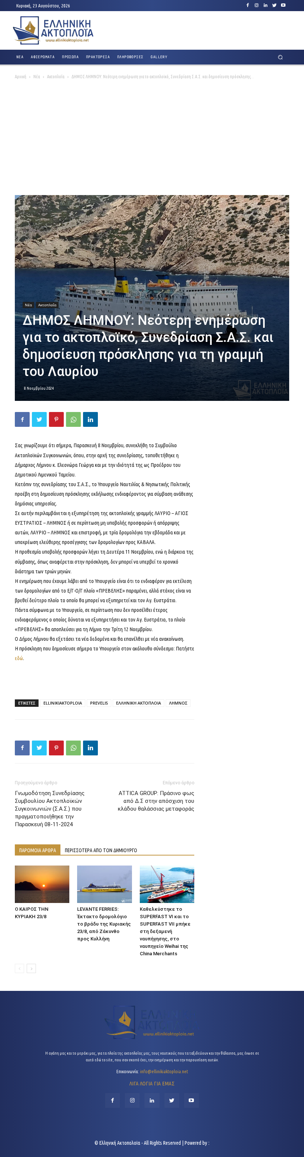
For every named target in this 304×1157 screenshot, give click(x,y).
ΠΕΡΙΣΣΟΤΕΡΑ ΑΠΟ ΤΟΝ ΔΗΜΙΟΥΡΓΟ (101, 850)
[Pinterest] (56, 419)
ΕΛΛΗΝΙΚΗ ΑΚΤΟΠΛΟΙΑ (138, 703)
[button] (280, 57)
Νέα (36, 76)
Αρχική (20, 76)
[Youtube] (283, 5)
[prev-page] (19, 968)
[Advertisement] (152, 139)
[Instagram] (256, 5)
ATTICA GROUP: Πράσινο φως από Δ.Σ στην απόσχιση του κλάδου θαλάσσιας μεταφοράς (156, 801)
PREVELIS (99, 703)
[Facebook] (247, 5)
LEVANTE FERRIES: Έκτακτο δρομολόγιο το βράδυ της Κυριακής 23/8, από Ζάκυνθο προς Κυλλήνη (104, 924)
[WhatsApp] (73, 419)
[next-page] (31, 968)
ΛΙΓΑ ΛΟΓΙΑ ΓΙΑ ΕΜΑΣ (152, 1083)
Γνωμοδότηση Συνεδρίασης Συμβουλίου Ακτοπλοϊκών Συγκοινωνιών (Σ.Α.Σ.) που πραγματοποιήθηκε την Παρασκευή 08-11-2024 (50, 809)
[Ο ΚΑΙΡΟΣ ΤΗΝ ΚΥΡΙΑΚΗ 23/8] (42, 884)
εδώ (19, 658)
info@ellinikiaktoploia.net (164, 1071)
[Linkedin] (265, 5)
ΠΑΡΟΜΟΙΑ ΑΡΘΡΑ (37, 850)
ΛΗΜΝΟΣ (178, 703)
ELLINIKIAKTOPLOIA (62, 703)
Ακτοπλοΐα (56, 76)
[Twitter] (274, 5)
